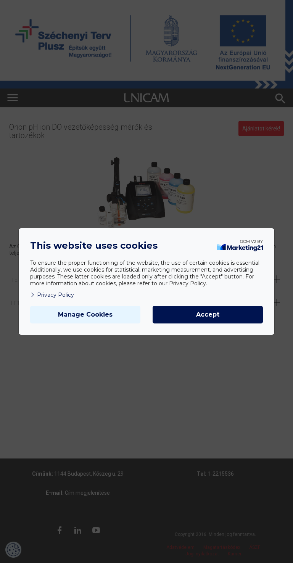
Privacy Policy (55, 294)
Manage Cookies (85, 314)
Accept (207, 314)
